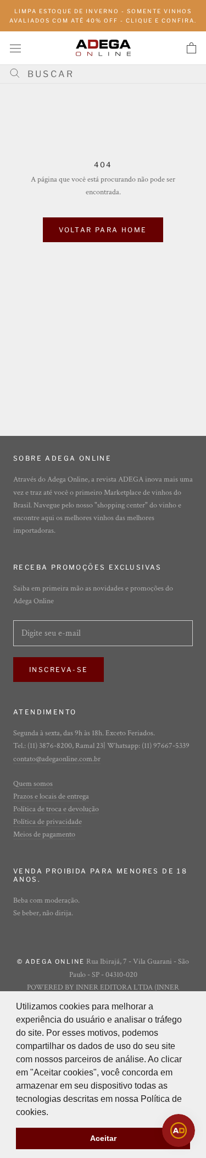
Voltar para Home (103, 230)
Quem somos (33, 784)
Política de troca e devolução (56, 809)
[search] (107, 74)
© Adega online (51, 961)
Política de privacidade (47, 822)
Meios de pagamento (44, 834)
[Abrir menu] (15, 47)
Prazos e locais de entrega (51, 796)
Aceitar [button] (103, 1138)
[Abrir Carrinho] (191, 47)
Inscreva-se (58, 669)
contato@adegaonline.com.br (57, 759)
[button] (52, 1113)
